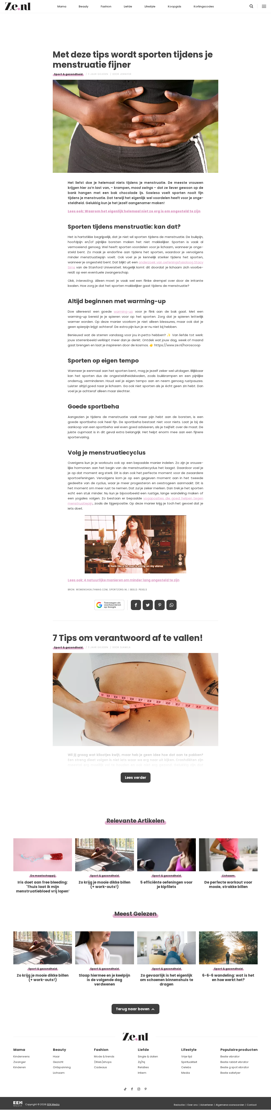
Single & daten (148, 1056)
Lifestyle (150, 6)
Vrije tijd (186, 1056)
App (171, 605)
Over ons (192, 1105)
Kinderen (19, 1067)
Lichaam (59, 1073)
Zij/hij (141, 1062)
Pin (160, 605)
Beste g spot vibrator (234, 1067)
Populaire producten (239, 1049)
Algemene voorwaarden (230, 1105)
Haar (56, 1056)
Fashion (106, 6)
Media (185, 1073)
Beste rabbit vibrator (234, 1062)
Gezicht (58, 1062)
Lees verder (135, 777)
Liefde (128, 6)
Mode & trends (104, 1056)
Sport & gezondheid (68, 74)
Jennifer (125, 74)
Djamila (125, 647)
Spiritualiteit (189, 1062)
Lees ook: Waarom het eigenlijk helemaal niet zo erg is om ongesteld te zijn (134, 211)
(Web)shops (103, 1062)
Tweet (148, 605)
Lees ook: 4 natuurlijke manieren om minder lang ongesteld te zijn (123, 580)
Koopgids (174, 6)
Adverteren (206, 1105)
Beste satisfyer (230, 1073)
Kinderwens (21, 1056)
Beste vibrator (230, 1056)
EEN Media (53, 1104)
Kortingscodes (204, 6)
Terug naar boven (132, 1009)
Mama (61, 6)
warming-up (123, 311)
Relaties (143, 1067)
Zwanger (19, 1062)
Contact (252, 1105)
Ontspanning (62, 1067)
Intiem (142, 1073)
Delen (136, 605)
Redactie (179, 1105)
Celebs (186, 1067)
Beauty (83, 6)
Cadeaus (100, 1067)
